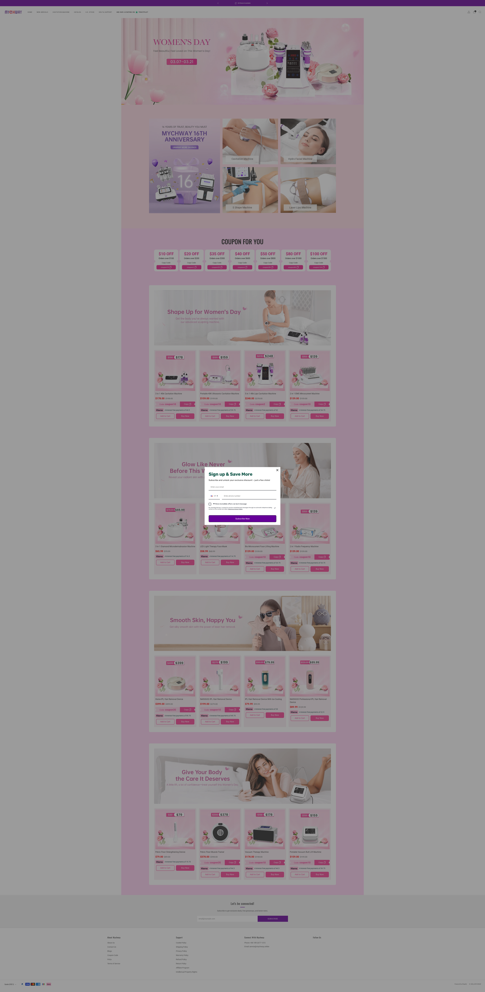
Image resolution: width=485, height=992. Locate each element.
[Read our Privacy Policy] (274, 508)
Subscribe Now (242, 518)
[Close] (277, 470)
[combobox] (214, 496)
